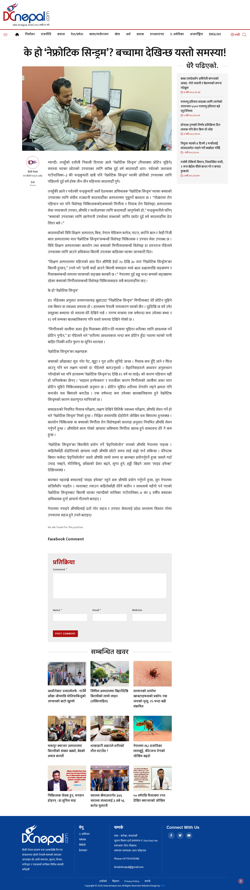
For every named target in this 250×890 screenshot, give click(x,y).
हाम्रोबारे (103, 881)
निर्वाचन (30, 34)
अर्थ (128, 34)
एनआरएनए (157, 34)
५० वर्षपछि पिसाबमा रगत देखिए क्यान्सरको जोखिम (149, 798)
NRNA (82, 840)
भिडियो (82, 845)
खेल (117, 34)
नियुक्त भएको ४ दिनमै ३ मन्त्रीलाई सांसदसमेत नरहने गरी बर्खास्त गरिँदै (200, 146)
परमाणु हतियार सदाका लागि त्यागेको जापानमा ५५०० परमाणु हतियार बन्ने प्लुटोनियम (201, 106)
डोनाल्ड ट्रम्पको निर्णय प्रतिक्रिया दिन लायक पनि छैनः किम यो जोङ (200, 127)
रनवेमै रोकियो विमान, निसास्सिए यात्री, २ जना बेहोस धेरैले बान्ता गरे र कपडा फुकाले (202, 167)
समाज (61, 34)
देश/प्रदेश (77, 34)
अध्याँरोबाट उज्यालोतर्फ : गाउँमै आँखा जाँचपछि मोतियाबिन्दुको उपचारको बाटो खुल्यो (67, 696)
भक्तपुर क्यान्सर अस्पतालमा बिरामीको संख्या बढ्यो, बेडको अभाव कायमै (66, 751)
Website (137, 610)
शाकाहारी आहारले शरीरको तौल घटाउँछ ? (107, 748)
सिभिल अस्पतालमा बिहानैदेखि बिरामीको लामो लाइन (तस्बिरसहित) (109, 696)
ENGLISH (215, 34)
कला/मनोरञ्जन (99, 34)
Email (97, 610)
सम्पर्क (148, 881)
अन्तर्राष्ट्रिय (196, 34)
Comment (60, 569)
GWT (162, 886)
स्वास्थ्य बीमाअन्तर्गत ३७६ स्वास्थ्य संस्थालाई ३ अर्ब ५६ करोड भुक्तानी (107, 801)
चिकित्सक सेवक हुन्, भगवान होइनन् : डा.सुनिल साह (66, 798)
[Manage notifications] (241, 881)
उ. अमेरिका (177, 34)
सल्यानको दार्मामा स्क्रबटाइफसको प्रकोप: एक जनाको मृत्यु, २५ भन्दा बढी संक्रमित (150, 698)
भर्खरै (237, 34)
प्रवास (140, 34)
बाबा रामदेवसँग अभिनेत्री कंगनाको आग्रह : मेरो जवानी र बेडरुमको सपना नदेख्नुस (201, 83)
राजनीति (46, 34)
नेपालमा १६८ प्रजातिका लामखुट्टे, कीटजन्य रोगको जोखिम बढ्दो (149, 751)
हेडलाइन (83, 850)
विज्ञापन (115, 881)
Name (57, 610)
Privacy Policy (131, 881)
